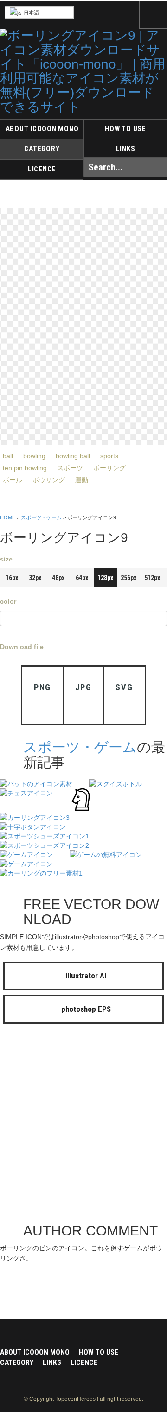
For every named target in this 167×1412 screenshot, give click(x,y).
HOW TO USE (125, 129)
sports (109, 456)
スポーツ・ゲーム (41, 517)
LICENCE (42, 169)
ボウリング (48, 480)
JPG (83, 687)
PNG (42, 687)
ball (8, 456)
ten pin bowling (25, 468)
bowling (34, 456)
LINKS (125, 149)
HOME (7, 517)
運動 (81, 480)
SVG (124, 687)
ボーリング (109, 468)
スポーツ (70, 468)
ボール (12, 480)
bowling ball (73, 456)
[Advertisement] (83, 1125)
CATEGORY (41, 149)
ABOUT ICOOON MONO (42, 129)
